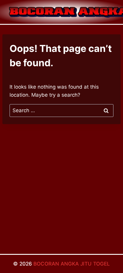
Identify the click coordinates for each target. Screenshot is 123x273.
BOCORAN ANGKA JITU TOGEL (71, 264)
